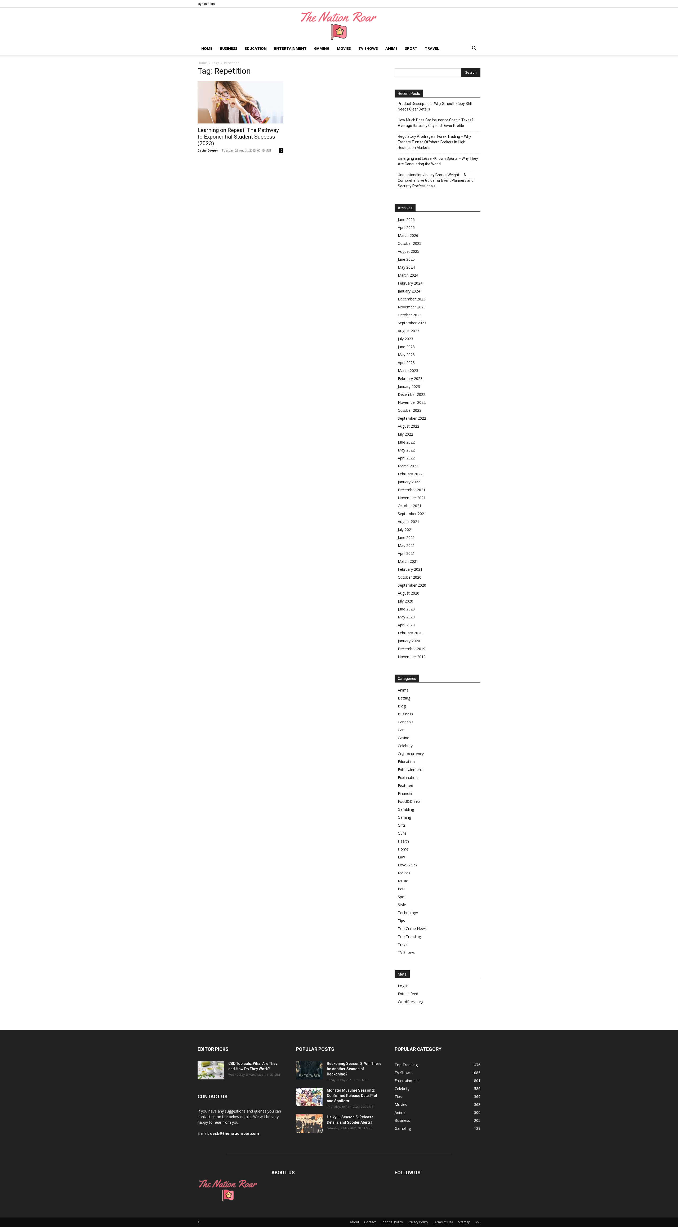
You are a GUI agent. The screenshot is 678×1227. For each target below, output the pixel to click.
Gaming (321, 48)
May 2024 (406, 267)
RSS (477, 1222)
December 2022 (411, 394)
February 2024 (410, 283)
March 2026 (408, 235)
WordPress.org (410, 1001)
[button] (474, 48)
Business (228, 48)
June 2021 (406, 537)
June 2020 (406, 609)
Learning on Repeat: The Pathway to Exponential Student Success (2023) (238, 137)
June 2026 (406, 219)
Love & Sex (407, 864)
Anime (391, 48)
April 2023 (406, 362)
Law (401, 857)
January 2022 (409, 481)
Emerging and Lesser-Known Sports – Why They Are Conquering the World (438, 161)
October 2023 (409, 314)
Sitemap (464, 1222)
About (354, 1222)
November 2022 (412, 402)
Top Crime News (412, 928)
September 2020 (412, 585)
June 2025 (406, 259)
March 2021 (408, 561)
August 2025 (408, 251)
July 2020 (405, 601)
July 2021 (405, 529)
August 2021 (408, 521)
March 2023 (408, 370)
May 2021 (406, 545)
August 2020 (408, 593)
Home (206, 48)
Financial (405, 793)
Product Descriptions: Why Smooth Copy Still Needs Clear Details (435, 106)
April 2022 (406, 457)
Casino (403, 737)
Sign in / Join (206, 4)
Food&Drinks (409, 801)
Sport (411, 48)
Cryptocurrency (411, 753)
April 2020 (406, 624)
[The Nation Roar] (339, 25)
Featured (405, 785)
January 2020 (409, 640)
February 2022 (410, 473)
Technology (408, 912)
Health (403, 841)
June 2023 (406, 346)
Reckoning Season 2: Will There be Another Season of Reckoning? (354, 1068)
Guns (402, 833)
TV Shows (368, 48)
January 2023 (409, 386)
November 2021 (412, 497)
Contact (370, 1222)
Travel (432, 48)
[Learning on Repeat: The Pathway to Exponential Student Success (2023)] (240, 102)
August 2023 (408, 330)
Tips (401, 920)
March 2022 (408, 465)
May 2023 (406, 354)
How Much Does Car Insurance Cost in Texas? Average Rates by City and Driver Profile (435, 123)
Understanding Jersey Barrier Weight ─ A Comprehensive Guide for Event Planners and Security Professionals (436, 180)
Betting (404, 698)
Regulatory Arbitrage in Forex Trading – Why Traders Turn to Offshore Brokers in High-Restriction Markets (434, 142)
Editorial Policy (392, 1222)
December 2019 (411, 648)
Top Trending (409, 936)
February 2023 (410, 378)
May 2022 (406, 450)
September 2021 (412, 513)
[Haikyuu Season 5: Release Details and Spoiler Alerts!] (309, 1123)
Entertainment (290, 48)
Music (403, 880)
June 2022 (406, 442)
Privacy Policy (418, 1222)
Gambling (406, 809)
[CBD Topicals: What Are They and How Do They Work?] (211, 1070)
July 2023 (405, 338)
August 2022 (408, 426)
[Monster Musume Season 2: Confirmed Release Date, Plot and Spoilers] (309, 1097)
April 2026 (406, 227)
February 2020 (410, 632)
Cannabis (405, 721)
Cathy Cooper (208, 150)
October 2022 (409, 410)
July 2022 (405, 434)
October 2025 (409, 243)
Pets (401, 888)
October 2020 (409, 577)
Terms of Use (443, 1222)
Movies (344, 48)
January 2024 (409, 291)
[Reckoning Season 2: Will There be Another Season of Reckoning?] (309, 1070)
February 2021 (410, 569)
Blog (402, 705)
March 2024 (408, 275)
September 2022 (412, 418)
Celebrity (405, 745)
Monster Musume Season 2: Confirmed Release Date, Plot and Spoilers (352, 1095)
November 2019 (412, 656)
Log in (403, 985)
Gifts (402, 825)
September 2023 (412, 322)
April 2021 (406, 553)
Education (256, 48)
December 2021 (411, 489)
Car (401, 729)
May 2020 (406, 616)
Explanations (409, 777)
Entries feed (408, 993)
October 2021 (409, 505)
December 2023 (411, 299)
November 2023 (412, 306)
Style (402, 904)
